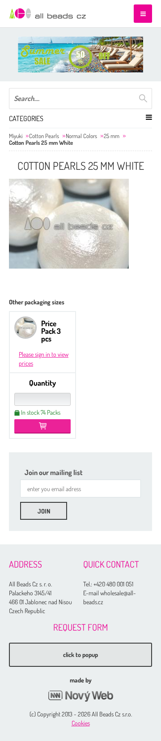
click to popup (80, 654)
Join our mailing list (54, 472)
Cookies (81, 723)
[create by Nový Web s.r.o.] (80, 696)
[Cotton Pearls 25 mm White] (69, 224)
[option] (80, 54)
